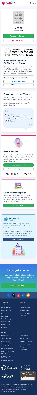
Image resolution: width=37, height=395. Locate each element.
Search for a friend (25, 310)
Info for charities (6, 307)
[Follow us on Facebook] (9, 296)
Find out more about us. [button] (18, 73)
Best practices (24, 338)
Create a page (5, 335)
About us (3, 305)
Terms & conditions (25, 344)
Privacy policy (23, 347)
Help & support (5, 324)
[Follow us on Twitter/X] (13, 296)
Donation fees (24, 335)
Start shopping (17, 239)
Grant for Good (5, 321)
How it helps (4, 316)
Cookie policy (23, 349)
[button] (22, 31)
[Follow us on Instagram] (18, 296)
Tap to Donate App (6, 319)
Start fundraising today (10, 103)
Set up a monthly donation (17, 169)
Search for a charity (25, 307)
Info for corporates (6, 310)
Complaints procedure (26, 341)
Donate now (19, 40)
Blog (2, 313)
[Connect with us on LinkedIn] (23, 296)
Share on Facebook (20, 81)
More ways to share (19, 85)
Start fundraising (18, 205)
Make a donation (17, 165)
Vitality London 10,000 (7, 348)
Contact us (4, 327)
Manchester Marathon (7, 360)
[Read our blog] (28, 296)
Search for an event (6, 338)
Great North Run (5, 346)
